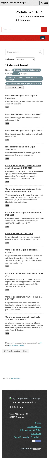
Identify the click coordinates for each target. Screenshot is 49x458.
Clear (25, 351)
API (40, 343)
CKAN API (36, 433)
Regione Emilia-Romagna (13, 2)
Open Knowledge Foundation (27, 437)
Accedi (44, 3)
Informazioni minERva (30, 430)
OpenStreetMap (15, 378)
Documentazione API (16, 345)
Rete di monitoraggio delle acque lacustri (23, 131)
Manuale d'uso (34, 426)
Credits (37, 423)
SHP (7, 107)
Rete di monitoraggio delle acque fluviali (23, 114)
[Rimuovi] (39, 70)
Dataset (6, 43)
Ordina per (9, 59)
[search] (40, 52)
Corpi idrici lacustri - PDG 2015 (19, 234)
